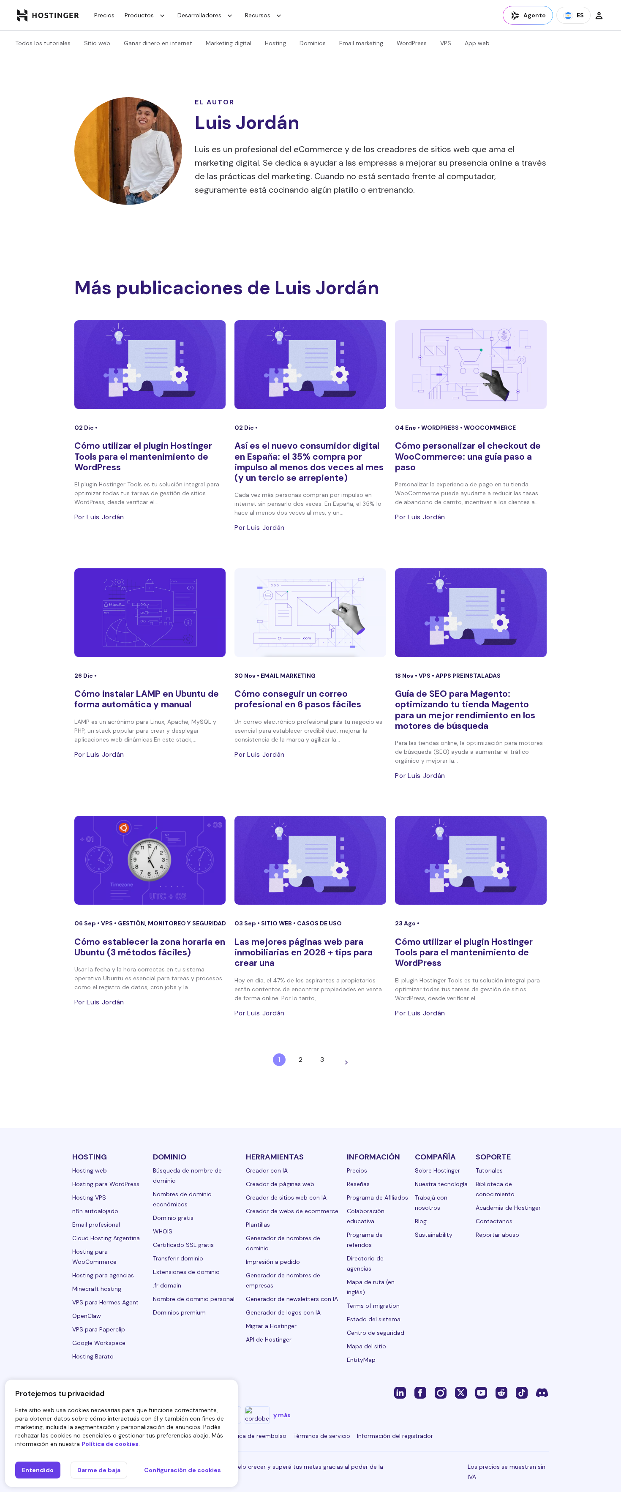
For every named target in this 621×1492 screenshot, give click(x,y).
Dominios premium (179, 1312)
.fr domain (167, 1285)
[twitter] (461, 1392)
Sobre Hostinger (437, 1170)
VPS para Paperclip (98, 1329)
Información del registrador (395, 1436)
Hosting (275, 43)
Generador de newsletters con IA (292, 1299)
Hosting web (89, 1170)
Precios (104, 15)
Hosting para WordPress (105, 1184)
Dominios (313, 43)
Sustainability (433, 1234)
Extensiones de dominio (186, 1272)
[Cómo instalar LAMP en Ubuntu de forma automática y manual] (150, 612)
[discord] (542, 1392)
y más (282, 1415)
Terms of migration (373, 1305)
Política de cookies (110, 1444)
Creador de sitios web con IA (286, 1197)
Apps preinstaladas (468, 675)
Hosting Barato (93, 1356)
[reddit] (501, 1392)
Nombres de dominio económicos (182, 1199)
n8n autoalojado (95, 1211)
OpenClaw (86, 1316)
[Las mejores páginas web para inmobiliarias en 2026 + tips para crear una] (310, 860)
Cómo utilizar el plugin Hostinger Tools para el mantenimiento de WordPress (143, 456)
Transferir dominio (178, 1258)
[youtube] (481, 1392)
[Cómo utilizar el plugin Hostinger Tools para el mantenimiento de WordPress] (150, 364)
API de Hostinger (268, 1339)
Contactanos (494, 1221)
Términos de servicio (321, 1436)
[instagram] (440, 1392)
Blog (421, 1221)
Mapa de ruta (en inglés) (371, 1287)
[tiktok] (521, 1392)
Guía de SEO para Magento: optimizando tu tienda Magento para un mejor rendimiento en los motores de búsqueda (465, 710)
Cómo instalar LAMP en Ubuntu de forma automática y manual (146, 699)
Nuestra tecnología (441, 1184)
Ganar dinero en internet (158, 43)
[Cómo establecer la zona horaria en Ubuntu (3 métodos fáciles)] (150, 860)
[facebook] (420, 1392)
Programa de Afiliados (377, 1197)
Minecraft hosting (96, 1289)
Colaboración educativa (365, 1216)
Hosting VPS (89, 1197)
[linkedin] (400, 1392)
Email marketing (361, 43)
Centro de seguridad (375, 1333)
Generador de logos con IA (283, 1312)
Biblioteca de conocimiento (495, 1189)
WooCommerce (490, 427)
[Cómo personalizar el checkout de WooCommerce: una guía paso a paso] (471, 364)
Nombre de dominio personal (193, 1299)
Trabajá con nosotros (431, 1202)
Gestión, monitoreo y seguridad (172, 923)
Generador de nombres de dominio (283, 1243)
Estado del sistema (373, 1319)
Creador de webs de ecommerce (292, 1211)
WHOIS (162, 1231)
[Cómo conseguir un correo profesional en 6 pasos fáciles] (310, 612)
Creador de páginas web (280, 1184)
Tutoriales (489, 1170)
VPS (445, 43)
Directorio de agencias (365, 1263)
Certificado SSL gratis (183, 1245)
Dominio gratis (173, 1218)
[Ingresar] (599, 15)
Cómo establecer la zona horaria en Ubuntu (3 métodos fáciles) (149, 947)
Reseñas (358, 1184)
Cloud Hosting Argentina (106, 1238)
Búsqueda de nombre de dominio (187, 1175)
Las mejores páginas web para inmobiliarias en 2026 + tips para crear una (303, 952)
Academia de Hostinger (508, 1207)
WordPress (412, 43)
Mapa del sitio (366, 1346)
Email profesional (96, 1224)
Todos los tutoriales (43, 43)
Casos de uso (319, 923)
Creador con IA (267, 1170)
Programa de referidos (365, 1240)
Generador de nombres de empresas (283, 1280)
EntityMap (361, 1360)
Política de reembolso (256, 1436)
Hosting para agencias (103, 1275)
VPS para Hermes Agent (105, 1302)
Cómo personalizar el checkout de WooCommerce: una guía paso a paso (468, 456)
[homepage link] (48, 15)
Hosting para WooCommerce (94, 1257)
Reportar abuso (497, 1234)
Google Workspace (98, 1343)
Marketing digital (228, 43)
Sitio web (97, 43)
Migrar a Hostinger (271, 1326)
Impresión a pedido (273, 1262)
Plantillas (258, 1224)
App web (477, 43)
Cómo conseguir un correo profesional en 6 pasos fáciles (297, 699)
